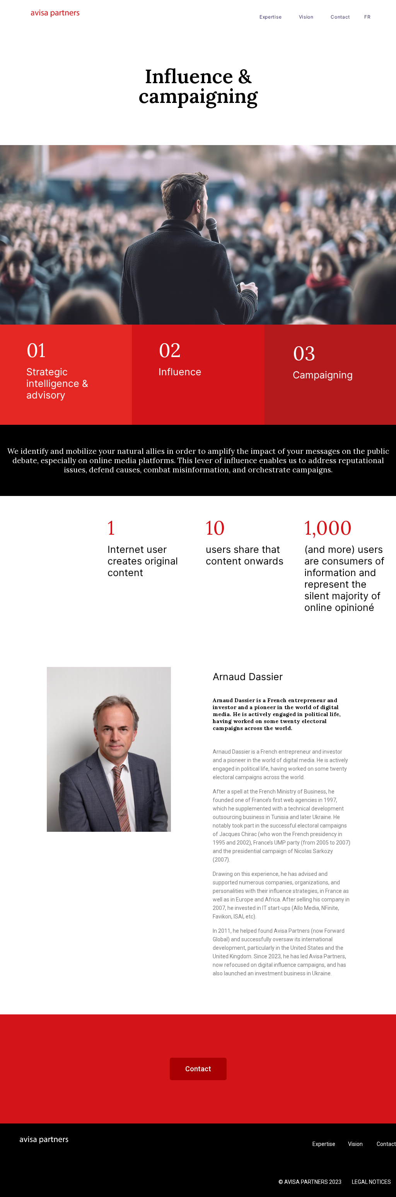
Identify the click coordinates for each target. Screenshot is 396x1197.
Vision (306, 17)
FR (367, 17)
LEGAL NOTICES (371, 1182)
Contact (340, 17)
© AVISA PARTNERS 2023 (310, 1182)
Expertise (270, 17)
